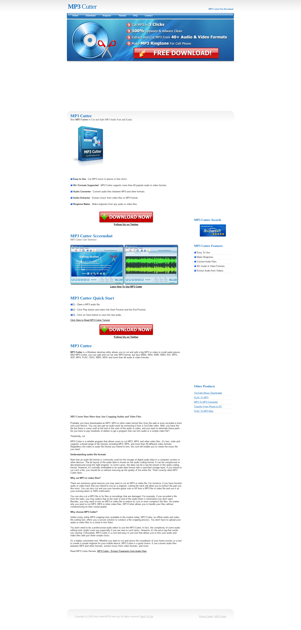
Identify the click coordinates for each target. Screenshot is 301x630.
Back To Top (146, 616)
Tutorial (122, 15)
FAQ (135, 15)
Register (107, 15)
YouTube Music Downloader (208, 393)
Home (75, 15)
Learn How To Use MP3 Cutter (126, 286)
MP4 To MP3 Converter (206, 402)
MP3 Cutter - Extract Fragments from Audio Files (122, 551)
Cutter (82, 6)
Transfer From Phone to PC (208, 406)
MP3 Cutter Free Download (221, 9)
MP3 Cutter (220, 616)
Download (90, 15)
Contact (149, 15)
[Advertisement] (150, 86)
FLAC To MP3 (201, 397)
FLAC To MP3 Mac (203, 411)
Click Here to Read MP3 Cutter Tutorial (90, 320)
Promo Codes (206, 616)
